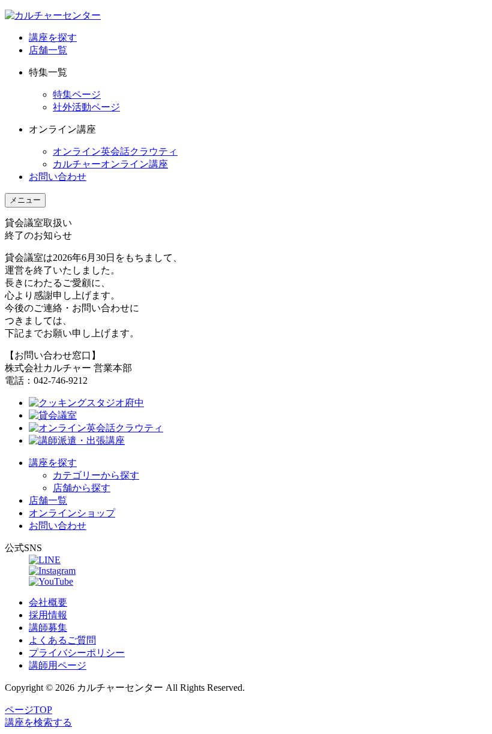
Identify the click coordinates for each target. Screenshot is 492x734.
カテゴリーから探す (96, 475)
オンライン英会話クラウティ (115, 151)
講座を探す (53, 37)
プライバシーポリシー (77, 653)
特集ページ (77, 94)
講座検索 (38, 722)
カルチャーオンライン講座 (110, 164)
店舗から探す (81, 488)
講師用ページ (57, 665)
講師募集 (48, 627)
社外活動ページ (86, 107)
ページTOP (28, 710)
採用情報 (48, 615)
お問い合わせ (57, 177)
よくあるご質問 (62, 640)
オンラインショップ (72, 513)
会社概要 (48, 602)
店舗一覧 (48, 50)
